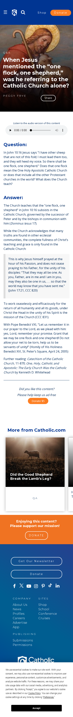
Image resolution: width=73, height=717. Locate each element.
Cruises (44, 618)
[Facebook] (14, 586)
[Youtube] (28, 586)
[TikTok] (50, 586)
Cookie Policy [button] (34, 693)
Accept (36, 708)
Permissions (22, 645)
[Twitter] (21, 586)
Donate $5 (38, 401)
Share (48, 98)
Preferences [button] (48, 697)
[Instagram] (35, 586)
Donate (60, 12)
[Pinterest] (43, 586)
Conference (47, 613)
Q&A (7, 52)
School (43, 609)
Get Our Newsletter (36, 561)
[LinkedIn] (57, 586)
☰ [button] (5, 12)
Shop (42, 12)
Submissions (23, 640)
